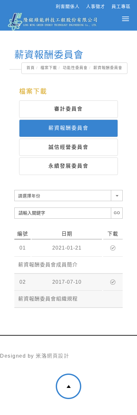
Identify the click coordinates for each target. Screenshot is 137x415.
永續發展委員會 (68, 166)
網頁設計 (58, 356)
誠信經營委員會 (68, 147)
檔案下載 (48, 68)
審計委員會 (68, 109)
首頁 (30, 68)
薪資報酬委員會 (68, 128)
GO (117, 213)
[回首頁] (53, 22)
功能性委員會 (75, 68)
